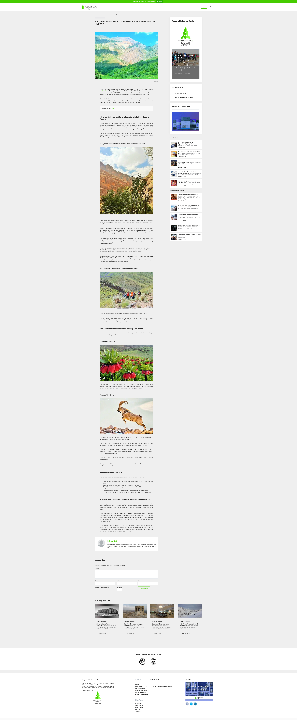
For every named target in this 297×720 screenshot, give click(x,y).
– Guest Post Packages (141, 686)
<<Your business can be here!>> (184, 97)
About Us (137, 709)
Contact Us (138, 711)
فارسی (204, 7)
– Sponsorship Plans (140, 692)
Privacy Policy (139, 707)
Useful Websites (139, 705)
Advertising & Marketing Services (141, 683)
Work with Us (138, 703)
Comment (97, 568)
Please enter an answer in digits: (102, 587)
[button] (210, 7)
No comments (108, 27)
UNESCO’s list (104, 91)
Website (140, 580)
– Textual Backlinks (140, 688)
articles (101, 14)
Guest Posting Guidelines (141, 694)
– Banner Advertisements (141, 690)
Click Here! (159, 1)
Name (96, 580)
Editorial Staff (112, 541)
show (113, 108)
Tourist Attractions (109, 14)
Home (96, 14)
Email (118, 580)
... (153, 683)
